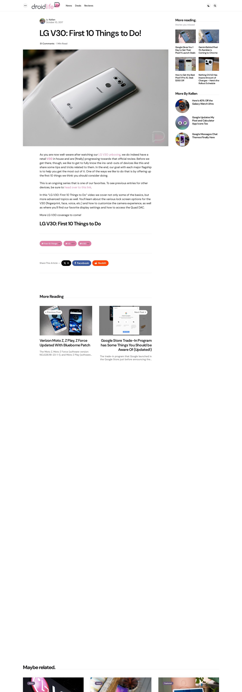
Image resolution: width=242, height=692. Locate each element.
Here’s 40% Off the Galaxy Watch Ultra (203, 102)
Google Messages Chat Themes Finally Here (205, 136)
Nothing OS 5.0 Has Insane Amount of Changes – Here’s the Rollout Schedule (209, 79)
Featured (168, 683)
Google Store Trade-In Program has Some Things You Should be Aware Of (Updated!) (126, 345)
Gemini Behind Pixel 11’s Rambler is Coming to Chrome (208, 50)
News (31, 683)
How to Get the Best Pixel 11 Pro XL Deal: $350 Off (185, 78)
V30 (85, 243)
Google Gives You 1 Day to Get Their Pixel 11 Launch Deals (185, 50)
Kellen (52, 19)
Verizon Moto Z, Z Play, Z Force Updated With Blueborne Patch (65, 342)
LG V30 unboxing (109, 154)
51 (47, 43)
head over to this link (78, 187)
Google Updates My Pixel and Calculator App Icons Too (203, 120)
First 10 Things (52, 243)
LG (71, 243)
